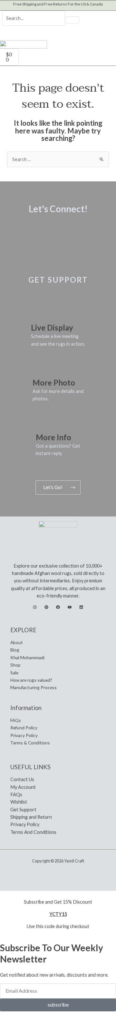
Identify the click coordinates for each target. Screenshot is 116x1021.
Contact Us (22, 779)
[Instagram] (35, 607)
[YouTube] (70, 607)
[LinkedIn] (81, 607)
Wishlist (18, 802)
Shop (15, 665)
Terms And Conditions (33, 832)
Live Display (52, 327)
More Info (53, 437)
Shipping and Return (31, 817)
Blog (14, 649)
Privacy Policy (24, 735)
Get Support (23, 809)
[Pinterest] (46, 607)
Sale (14, 672)
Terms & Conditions (30, 742)
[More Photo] (41, 368)
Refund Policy (23, 727)
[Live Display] (39, 313)
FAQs (15, 720)
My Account (23, 787)
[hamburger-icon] (107, 51)
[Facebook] (58, 607)
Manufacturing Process (33, 687)
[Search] (72, 19)
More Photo (54, 382)
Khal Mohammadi (27, 657)
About (16, 642)
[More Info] (44, 423)
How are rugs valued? (31, 680)
